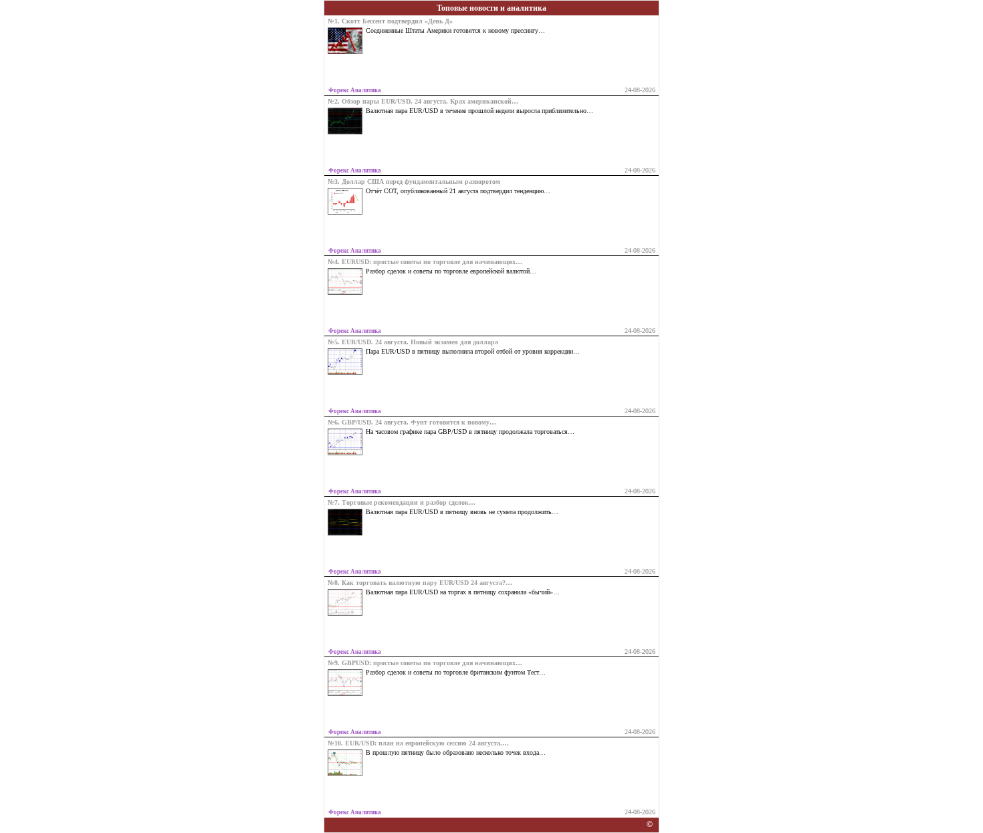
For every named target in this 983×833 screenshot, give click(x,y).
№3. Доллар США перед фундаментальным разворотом (414, 181)
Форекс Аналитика (354, 90)
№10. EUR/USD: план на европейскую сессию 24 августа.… (418, 743)
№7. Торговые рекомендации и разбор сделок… (401, 502)
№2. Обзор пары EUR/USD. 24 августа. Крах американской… (423, 101)
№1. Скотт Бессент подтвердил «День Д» (390, 21)
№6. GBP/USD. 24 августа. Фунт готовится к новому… (412, 422)
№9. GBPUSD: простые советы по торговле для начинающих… (425, 663)
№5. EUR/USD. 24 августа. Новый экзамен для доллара (413, 342)
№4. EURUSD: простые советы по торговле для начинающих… (425, 262)
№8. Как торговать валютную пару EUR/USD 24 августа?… (420, 583)
